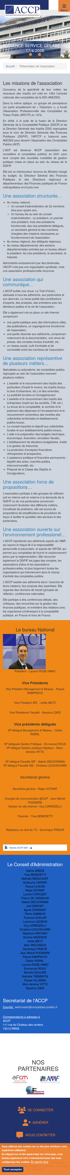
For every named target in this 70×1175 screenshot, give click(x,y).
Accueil (10, 66)
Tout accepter (13, 1169)
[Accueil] (22, 11)
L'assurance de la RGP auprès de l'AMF (35, 47)
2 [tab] (35, 54)
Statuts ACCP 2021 (18, 847)
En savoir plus (39, 1162)
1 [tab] (31, 54)
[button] (64, 6)
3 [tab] (40, 54)
